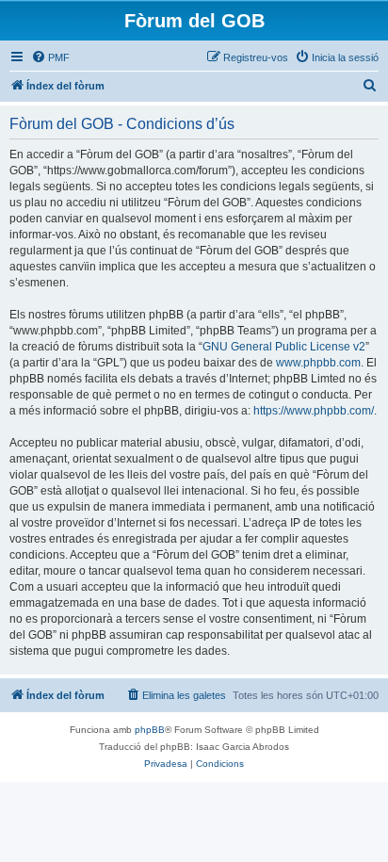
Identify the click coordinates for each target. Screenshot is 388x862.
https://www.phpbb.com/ (313, 410)
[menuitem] (50, 57)
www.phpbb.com (318, 362)
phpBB (150, 729)
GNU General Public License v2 (283, 346)
